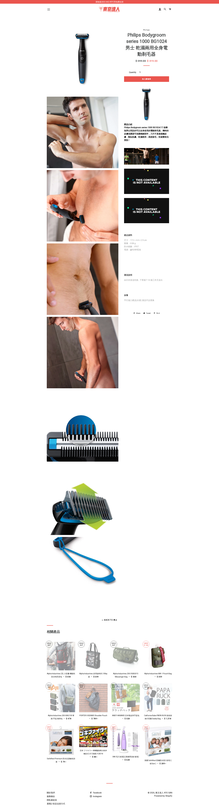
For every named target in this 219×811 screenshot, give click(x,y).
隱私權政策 (52, 800)
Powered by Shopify (163, 796)
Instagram (97, 796)
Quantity (132, 72)
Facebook (97, 793)
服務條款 (51, 796)
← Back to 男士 (109, 620)
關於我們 (51, 793)
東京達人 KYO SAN (163, 793)
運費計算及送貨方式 (56, 804)
